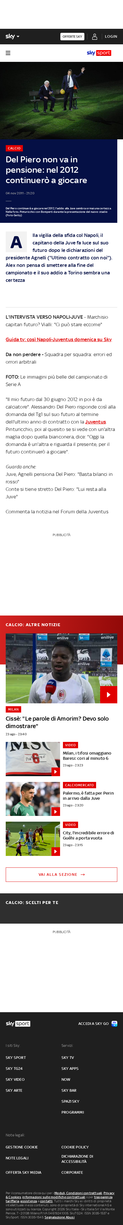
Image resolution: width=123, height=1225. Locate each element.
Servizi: (67, 1045)
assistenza (28, 1201)
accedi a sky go (93, 1023)
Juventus (95, 422)
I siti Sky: (13, 1045)
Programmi (72, 1112)
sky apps (70, 1068)
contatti (46, 1201)
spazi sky (70, 1101)
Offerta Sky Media (23, 1172)
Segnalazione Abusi (60, 1217)
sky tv (67, 1057)
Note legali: (15, 1135)
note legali (17, 1158)
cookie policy (75, 1147)
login (111, 36)
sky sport (16, 1057)
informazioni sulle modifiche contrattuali (53, 1197)
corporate (72, 1172)
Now (66, 1079)
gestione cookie (22, 1147)
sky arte (14, 1090)
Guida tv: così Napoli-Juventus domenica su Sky (59, 339)
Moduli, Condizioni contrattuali (78, 1193)
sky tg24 (14, 1068)
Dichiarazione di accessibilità (77, 1159)
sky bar (68, 1090)
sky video (15, 1079)
